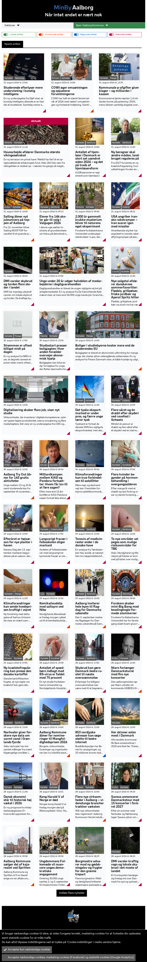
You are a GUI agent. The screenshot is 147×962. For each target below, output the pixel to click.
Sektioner (10, 25)
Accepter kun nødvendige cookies (29, 949)
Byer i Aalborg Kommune (90, 25)
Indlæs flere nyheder (71, 893)
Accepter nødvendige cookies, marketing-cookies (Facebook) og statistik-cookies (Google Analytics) (71, 957)
